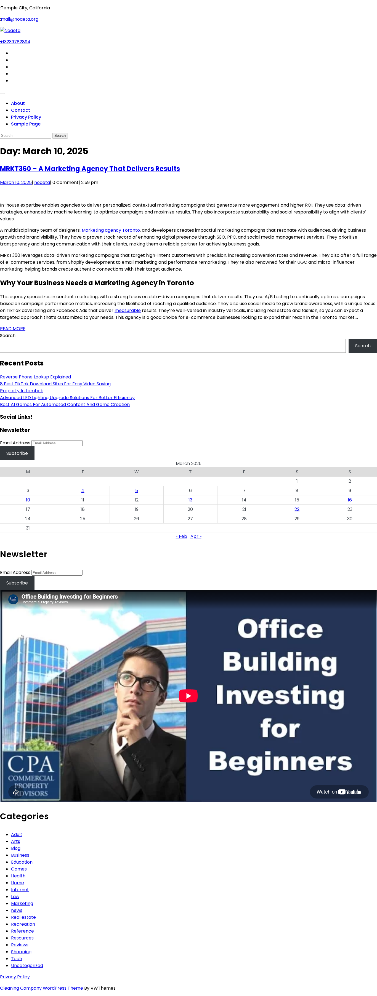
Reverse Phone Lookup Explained (35, 377)
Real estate (23, 917)
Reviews (19, 945)
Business (20, 855)
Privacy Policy (26, 117)
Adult (16, 834)
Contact (20, 110)
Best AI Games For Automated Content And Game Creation (65, 404)
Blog (15, 848)
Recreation (23, 924)
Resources (22, 938)
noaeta (42, 182)
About (18, 103)
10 (28, 500)
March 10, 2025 (16, 182)
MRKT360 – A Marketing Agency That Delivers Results (90, 168)
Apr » (195, 536)
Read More (12, 328)
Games (19, 869)
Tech (16, 958)
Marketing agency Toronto (111, 230)
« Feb (181, 536)
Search (7, 335)
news (16, 910)
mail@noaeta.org (19, 19)
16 (350, 500)
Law (15, 896)
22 (296, 509)
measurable (128, 310)
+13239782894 (15, 42)
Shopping (21, 952)
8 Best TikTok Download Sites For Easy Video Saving (55, 384)
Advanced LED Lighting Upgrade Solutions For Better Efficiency (67, 397)
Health (18, 876)
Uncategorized (27, 965)
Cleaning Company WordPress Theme (41, 988)
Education (22, 862)
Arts (15, 841)
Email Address (15, 443)
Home (17, 883)
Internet (20, 889)
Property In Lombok (21, 391)
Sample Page (26, 124)
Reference (22, 931)
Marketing (22, 903)
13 (190, 500)
